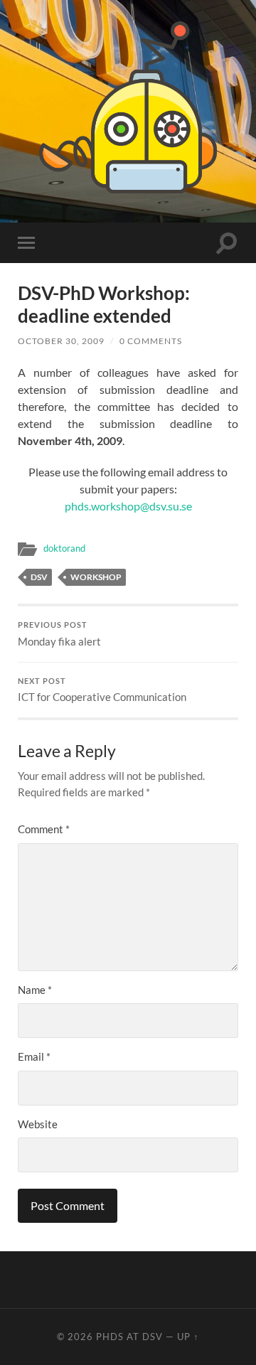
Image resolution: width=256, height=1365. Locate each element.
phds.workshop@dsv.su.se (128, 506)
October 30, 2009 (61, 341)
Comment (44, 829)
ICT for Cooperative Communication (102, 690)
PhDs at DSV (129, 1336)
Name (35, 989)
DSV (39, 577)
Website (38, 1124)
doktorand (64, 548)
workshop (96, 577)
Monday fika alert (59, 634)
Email (34, 1056)
